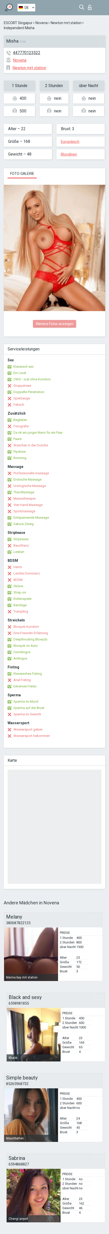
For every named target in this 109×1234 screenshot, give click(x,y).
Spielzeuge (21, 398)
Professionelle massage (31, 473)
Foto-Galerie (22, 174)
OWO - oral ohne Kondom (32, 379)
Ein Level (19, 373)
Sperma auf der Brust (28, 708)
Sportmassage (24, 511)
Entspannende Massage (31, 517)
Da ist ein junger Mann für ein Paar (38, 432)
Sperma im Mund (25, 701)
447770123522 (26, 52)
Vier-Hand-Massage (28, 505)
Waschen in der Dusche (30, 445)
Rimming (19, 458)
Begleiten (20, 420)
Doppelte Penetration (28, 392)
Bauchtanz (21, 545)
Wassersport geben (28, 729)
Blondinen (69, 154)
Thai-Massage (23, 492)
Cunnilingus (21, 652)
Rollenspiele (22, 599)
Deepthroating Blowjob (30, 639)
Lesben (18, 552)
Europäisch (70, 141)
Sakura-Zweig (23, 524)
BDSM (18, 580)
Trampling (20, 611)
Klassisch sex (23, 366)
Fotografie (21, 426)
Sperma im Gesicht (27, 714)
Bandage (20, 605)
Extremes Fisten (25, 686)
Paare (17, 439)
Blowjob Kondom (26, 627)
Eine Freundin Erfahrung (30, 633)
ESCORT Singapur (18, 23)
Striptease (20, 539)
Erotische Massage (27, 479)
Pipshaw (19, 451)
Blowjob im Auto (25, 646)
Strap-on (19, 592)
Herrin (17, 567)
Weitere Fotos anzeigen (55, 324)
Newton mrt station (66, 23)
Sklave (18, 586)
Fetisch (18, 405)
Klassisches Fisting (27, 673)
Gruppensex (22, 385)
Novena (41, 23)
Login (91, 6)
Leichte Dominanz (26, 573)
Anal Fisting (22, 680)
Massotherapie (24, 498)
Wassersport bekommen (31, 736)
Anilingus (20, 658)
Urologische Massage (29, 486)
